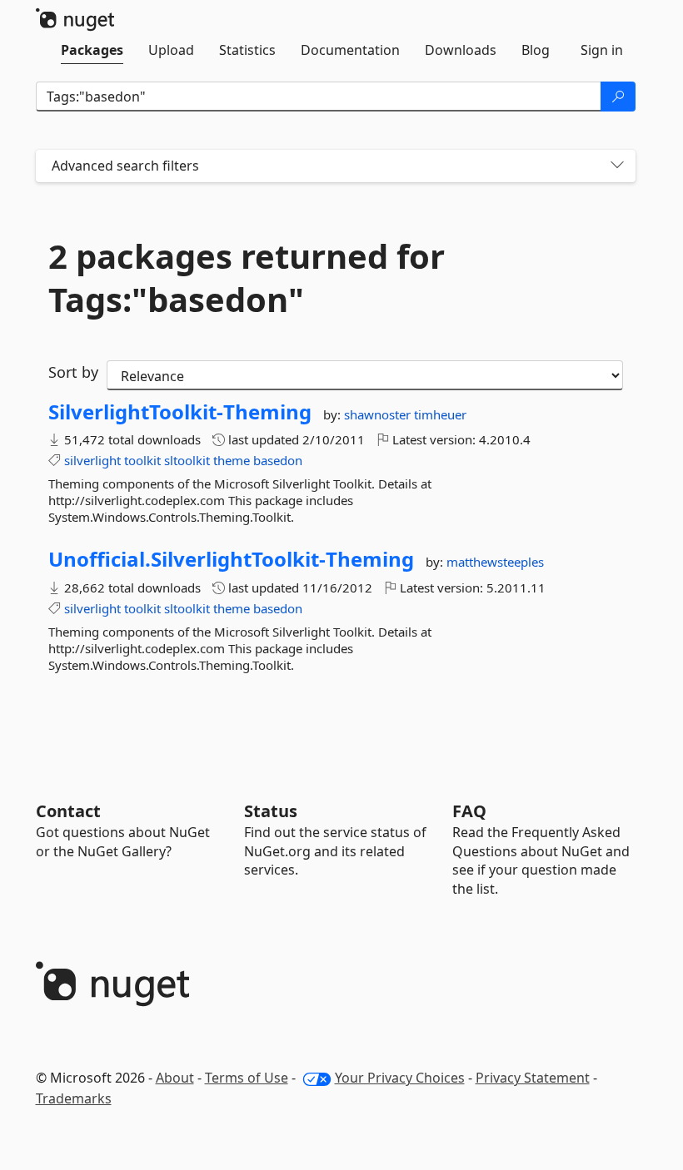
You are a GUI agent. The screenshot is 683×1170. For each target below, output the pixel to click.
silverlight (92, 460)
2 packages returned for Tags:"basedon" (246, 278)
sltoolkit (187, 460)
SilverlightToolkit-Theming (180, 412)
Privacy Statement (533, 1077)
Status (270, 811)
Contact (68, 811)
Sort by (73, 372)
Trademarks (74, 1098)
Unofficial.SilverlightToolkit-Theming (231, 559)
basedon (277, 460)
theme (231, 460)
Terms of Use (246, 1077)
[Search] (618, 97)
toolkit (142, 460)
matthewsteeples (495, 561)
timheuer (440, 414)
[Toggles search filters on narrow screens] (617, 166)
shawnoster (379, 414)
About (175, 1077)
